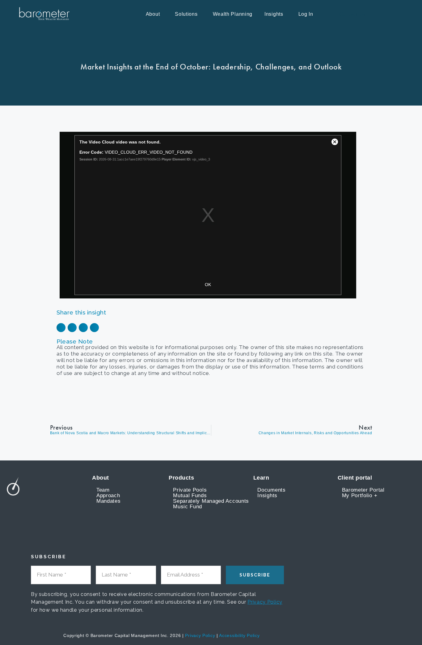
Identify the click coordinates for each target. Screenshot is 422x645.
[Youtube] (313, 635)
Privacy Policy (264, 602)
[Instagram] (341, 635)
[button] (154, 14)
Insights (273, 14)
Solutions (186, 14)
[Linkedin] (322, 635)
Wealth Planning (233, 14)
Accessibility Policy (239, 635)
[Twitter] (332, 635)
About (153, 14)
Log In (305, 14)
